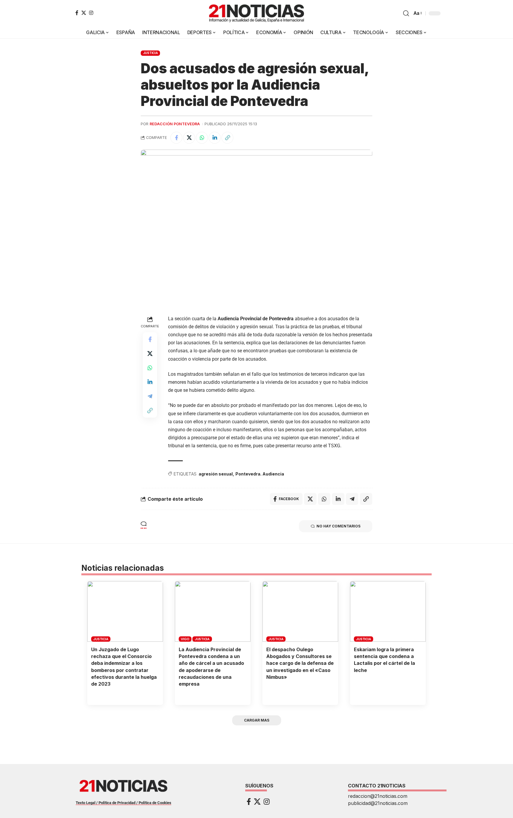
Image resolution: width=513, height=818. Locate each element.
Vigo (185, 639)
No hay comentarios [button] (338, 526)
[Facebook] (77, 12)
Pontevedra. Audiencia (259, 473)
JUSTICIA (150, 53)
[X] (84, 12)
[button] (406, 13)
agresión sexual (216, 473)
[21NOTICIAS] (256, 13)
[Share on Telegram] (150, 396)
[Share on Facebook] (176, 138)
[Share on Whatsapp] (202, 138)
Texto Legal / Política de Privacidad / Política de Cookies (123, 802)
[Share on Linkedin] (215, 138)
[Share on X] (189, 138)
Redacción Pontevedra (175, 124)
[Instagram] (91, 12)
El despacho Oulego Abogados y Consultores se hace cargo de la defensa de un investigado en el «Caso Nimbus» (300, 663)
